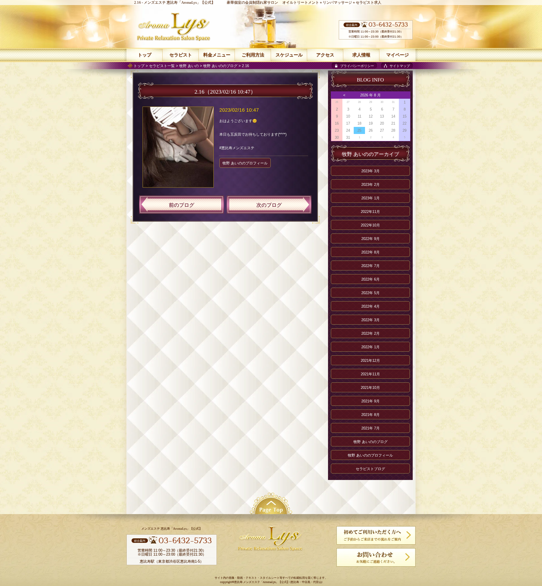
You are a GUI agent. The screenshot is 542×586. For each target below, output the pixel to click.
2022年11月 (370, 212)
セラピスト (180, 54)
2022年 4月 (370, 306)
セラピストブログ (370, 469)
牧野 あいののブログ (220, 66)
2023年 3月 (370, 171)
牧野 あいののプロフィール (245, 163)
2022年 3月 (370, 320)
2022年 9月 (370, 239)
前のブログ (181, 205)
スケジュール (289, 54)
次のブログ (269, 205)
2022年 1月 (370, 347)
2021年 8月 (370, 415)
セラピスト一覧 (162, 66)
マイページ (397, 54)
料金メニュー (216, 54)
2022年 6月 (370, 279)
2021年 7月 (370, 428)
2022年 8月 (370, 252)
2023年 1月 (370, 198)
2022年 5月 (370, 293)
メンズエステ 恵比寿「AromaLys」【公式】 (179, 2)
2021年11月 (370, 374)
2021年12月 (370, 360)
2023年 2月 (370, 184)
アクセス (325, 54)
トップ (139, 66)
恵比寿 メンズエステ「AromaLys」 (256, 582)
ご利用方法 (253, 54)
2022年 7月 (370, 266)
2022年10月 (370, 225)
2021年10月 (370, 387)
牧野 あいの (189, 66)
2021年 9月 (370, 401)
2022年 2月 (370, 333)
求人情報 (361, 54)
